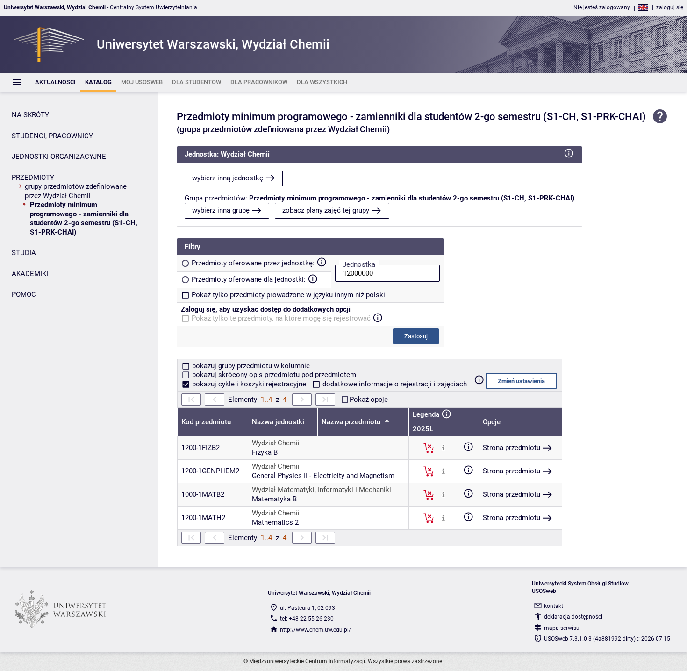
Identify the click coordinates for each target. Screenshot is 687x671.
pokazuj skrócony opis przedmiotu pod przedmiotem (273, 375)
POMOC (24, 294)
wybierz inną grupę (221, 210)
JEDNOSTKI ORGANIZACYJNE (59, 156)
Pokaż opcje (369, 399)
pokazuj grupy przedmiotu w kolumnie (250, 366)
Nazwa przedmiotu (352, 422)
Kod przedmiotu (206, 422)
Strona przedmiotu (511, 447)
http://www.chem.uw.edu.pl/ (315, 630)
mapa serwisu (562, 628)
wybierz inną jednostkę (227, 178)
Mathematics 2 (275, 522)
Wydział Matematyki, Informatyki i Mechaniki (321, 489)
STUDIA (24, 253)
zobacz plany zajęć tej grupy (325, 210)
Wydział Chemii (245, 154)
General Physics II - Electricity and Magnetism (323, 475)
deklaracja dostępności (573, 617)
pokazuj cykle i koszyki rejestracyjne (249, 384)
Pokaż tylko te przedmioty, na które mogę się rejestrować (281, 318)
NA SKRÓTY (30, 115)
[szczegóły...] (443, 447)
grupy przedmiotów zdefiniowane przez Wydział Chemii (76, 191)
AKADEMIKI (30, 274)
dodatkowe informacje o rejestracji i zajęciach (394, 384)
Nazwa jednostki (278, 422)
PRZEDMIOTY (33, 177)
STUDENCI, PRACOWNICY (52, 136)
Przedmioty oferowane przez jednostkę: (253, 263)
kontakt (553, 606)
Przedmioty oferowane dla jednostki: (249, 279)
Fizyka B (265, 452)
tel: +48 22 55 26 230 (307, 618)
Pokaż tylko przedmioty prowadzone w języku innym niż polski (288, 295)
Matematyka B (274, 499)
